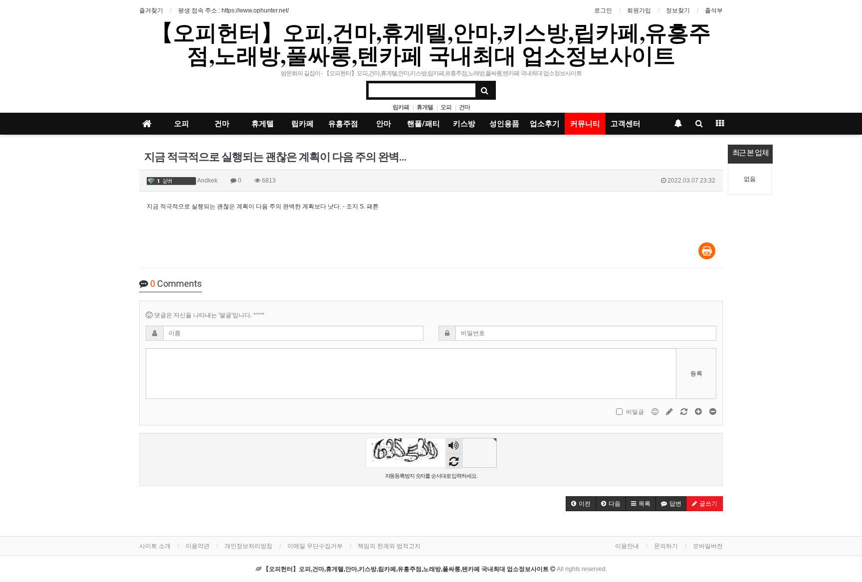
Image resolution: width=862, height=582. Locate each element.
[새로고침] (684, 411)
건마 (464, 107)
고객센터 (626, 123)
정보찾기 (678, 10)
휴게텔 (425, 107)
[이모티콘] (655, 411)
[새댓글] (670, 411)
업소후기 (545, 123)
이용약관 (198, 546)
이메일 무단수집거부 (315, 546)
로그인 (603, 10)
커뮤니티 (585, 123)
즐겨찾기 (151, 10)
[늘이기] (699, 411)
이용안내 (627, 546)
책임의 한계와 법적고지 (389, 546)
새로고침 (453, 461)
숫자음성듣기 (453, 446)
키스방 (464, 123)
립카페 (401, 107)
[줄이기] (712, 411)
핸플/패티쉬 (423, 127)
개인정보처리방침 (248, 546)
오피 (445, 107)
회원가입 (639, 10)
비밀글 (635, 411)
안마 (383, 123)
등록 (696, 373)
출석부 (714, 10)
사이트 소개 (155, 546)
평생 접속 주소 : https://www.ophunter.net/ (233, 10)
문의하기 (666, 546)
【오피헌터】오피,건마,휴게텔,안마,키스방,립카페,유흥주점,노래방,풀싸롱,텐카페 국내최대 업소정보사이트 (431, 43)
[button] (581, 503)
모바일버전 (708, 546)
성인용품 (504, 123)
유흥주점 (343, 123)
